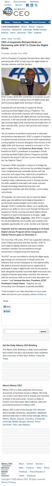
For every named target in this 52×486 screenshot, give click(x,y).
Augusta (39, 26)
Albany (44, 415)
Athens (24, 26)
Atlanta (32, 26)
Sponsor (18, 4)
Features (17, 22)
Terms (4, 482)
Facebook (31, 475)
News (7, 22)
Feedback (23, 471)
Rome (12, 32)
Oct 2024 (17, 38)
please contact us (38, 294)
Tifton (29, 32)
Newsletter (34, 1)
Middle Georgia (40, 29)
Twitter (21, 475)
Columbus (5, 29)
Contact (8, 4)
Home (3, 38)
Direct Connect (20, 1)
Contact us (31, 398)
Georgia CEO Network (35, 409)
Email (5, 301)
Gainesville (16, 29)
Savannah (21, 32)
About (7, 1)
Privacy (12, 482)
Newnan (5, 32)
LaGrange (27, 29)
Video (26, 22)
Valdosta (37, 32)
